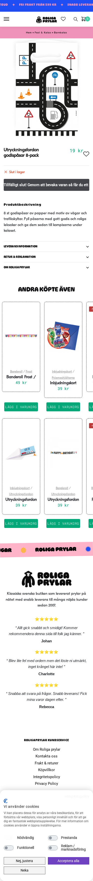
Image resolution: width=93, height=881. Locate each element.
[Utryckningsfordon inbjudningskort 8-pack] (21, 452)
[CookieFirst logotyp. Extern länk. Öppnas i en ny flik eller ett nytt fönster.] (5, 801)
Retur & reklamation (20, 257)
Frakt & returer (46, 763)
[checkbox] (9, 837)
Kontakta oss (46, 756)
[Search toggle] (75, 19)
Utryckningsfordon (21, 494)
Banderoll (16, 371)
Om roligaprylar (17, 267)
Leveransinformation (21, 246)
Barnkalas (60, 32)
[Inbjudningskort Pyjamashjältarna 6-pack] (63, 336)
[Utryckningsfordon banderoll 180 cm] (63, 452)
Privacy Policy (46, 783)
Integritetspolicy (46, 777)
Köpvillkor (46, 770)
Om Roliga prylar (46, 749)
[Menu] (11, 19)
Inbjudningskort (62, 371)
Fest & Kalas (43, 32)
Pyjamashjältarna (63, 377)
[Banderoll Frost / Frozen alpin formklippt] (21, 336)
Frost (29, 371)
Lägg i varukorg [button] (21, 407)
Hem (29, 32)
